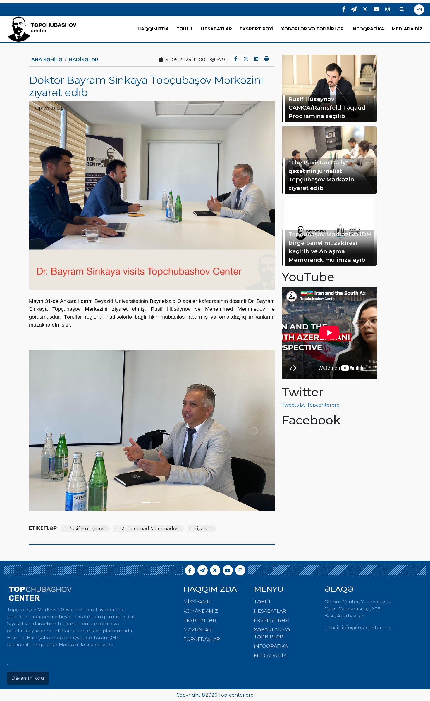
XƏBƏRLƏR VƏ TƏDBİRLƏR (312, 29)
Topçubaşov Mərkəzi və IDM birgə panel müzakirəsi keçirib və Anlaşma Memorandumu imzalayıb (330, 247)
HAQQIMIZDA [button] (153, 29)
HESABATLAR (216, 29)
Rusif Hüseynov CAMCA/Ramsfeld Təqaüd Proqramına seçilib (327, 107)
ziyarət (202, 528)
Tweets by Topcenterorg (311, 405)
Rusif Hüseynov (86, 528)
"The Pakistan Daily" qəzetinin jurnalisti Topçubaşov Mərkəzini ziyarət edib (322, 175)
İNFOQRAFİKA (367, 29)
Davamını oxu (27, 678)
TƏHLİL (184, 29)
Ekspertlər (199, 620)
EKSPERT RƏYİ (257, 29)
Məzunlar (197, 630)
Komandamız (200, 611)
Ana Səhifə (46, 60)
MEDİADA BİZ (407, 29)
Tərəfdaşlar (201, 639)
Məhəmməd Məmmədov (149, 528)
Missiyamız (197, 602)
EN (419, 9)
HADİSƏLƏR (83, 60)
